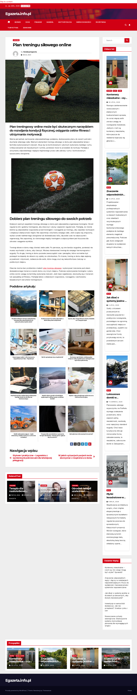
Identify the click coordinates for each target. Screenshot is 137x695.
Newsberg (36, 690)
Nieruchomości (83, 22)
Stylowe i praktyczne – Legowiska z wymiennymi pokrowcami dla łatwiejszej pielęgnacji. (32, 458)
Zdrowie (27, 28)
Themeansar (47, 690)
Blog (114, 90)
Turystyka (13, 28)
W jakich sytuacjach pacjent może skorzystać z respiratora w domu (75, 456)
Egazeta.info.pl (18, 13)
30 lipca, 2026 (114, 102)
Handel (50, 22)
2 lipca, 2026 (114, 305)
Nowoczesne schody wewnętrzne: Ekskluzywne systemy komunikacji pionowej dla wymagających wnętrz (116, 621)
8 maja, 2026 (114, 501)
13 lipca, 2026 (114, 199)
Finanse (38, 22)
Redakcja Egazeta (30, 52)
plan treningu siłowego (52, 268)
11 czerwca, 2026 (115, 402)
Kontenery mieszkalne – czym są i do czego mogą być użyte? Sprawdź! (115, 569)
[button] (126, 25)
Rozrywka (101, 22)
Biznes (18, 22)
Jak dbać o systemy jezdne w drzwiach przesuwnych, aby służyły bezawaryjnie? (117, 595)
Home (130, 690)
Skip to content (6, 2)
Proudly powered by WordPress (16, 690)
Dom (28, 22)
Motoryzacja (65, 22)
